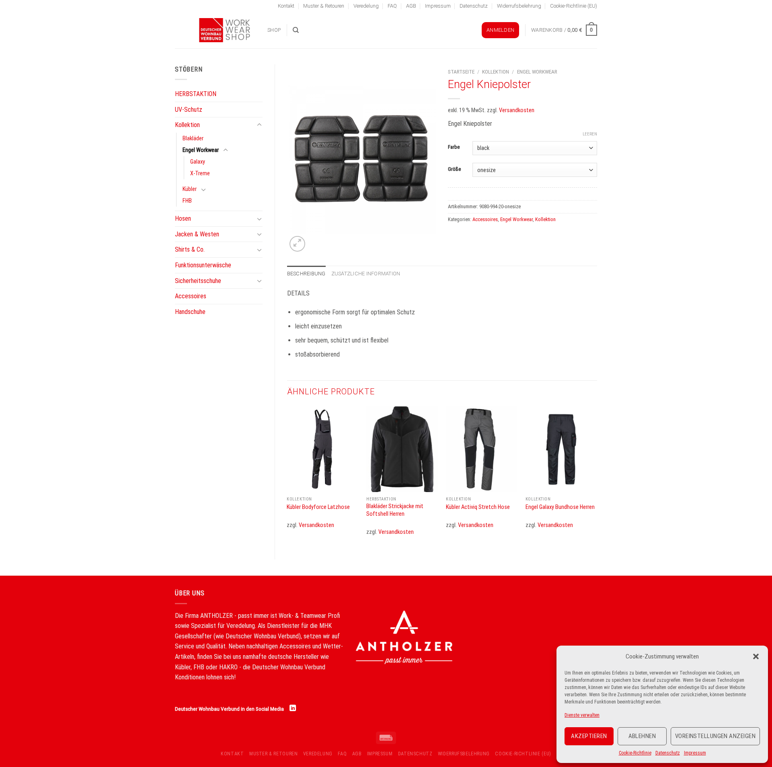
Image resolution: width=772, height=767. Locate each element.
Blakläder (193, 138)
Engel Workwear (201, 150)
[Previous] (287, 476)
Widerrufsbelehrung (519, 6)
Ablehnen (642, 736)
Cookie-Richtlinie (635, 753)
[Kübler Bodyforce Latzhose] (322, 449)
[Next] (597, 476)
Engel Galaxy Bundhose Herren (560, 507)
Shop (274, 30)
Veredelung (366, 6)
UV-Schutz (188, 109)
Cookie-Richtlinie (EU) (573, 6)
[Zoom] (297, 244)
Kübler (190, 189)
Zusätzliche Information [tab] (365, 274)
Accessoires (190, 296)
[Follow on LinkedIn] (293, 708)
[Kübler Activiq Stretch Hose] (481, 449)
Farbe (454, 147)
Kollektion (187, 125)
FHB (187, 200)
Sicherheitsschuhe (198, 281)
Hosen (183, 218)
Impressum (695, 753)
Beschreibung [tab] (306, 274)
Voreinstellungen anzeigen (715, 736)
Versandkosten (516, 110)
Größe (454, 169)
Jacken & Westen (197, 234)
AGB (411, 6)
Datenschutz (667, 753)
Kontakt (286, 6)
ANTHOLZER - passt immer (234, 615)
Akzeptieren (589, 736)
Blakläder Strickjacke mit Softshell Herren (394, 510)
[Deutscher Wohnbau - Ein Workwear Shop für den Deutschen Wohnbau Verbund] (215, 30)
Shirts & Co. (190, 249)
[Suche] (296, 30)
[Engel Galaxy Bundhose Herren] (561, 449)
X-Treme (200, 173)
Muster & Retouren (323, 6)
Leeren (590, 134)
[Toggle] (259, 125)
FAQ (392, 6)
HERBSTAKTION (195, 94)
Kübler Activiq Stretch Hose (478, 507)
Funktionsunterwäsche (203, 265)
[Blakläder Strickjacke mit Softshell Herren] (402, 449)
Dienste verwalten (582, 715)
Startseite (461, 71)
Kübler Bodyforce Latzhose (318, 507)
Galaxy (197, 161)
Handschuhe (190, 312)
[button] (756, 656)
